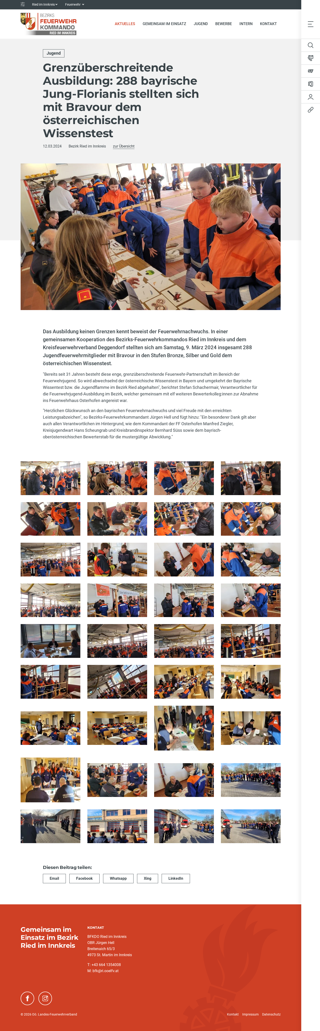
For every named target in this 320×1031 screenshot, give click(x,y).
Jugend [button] (201, 24)
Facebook (84, 878)
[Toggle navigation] (310, 23)
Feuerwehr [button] (73, 4)
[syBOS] (310, 71)
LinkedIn (175, 878)
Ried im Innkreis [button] (43, 4)
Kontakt (233, 1014)
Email (54, 878)
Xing (147, 878)
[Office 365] (310, 84)
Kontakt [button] (268, 24)
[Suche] (310, 45)
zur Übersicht (123, 146)
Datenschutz (271, 1014)
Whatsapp (118, 878)
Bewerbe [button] (223, 24)
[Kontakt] (310, 58)
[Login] (310, 97)
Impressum (250, 1014)
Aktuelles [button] (125, 24)
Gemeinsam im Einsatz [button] (164, 24)
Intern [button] (246, 24)
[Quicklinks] (310, 109)
